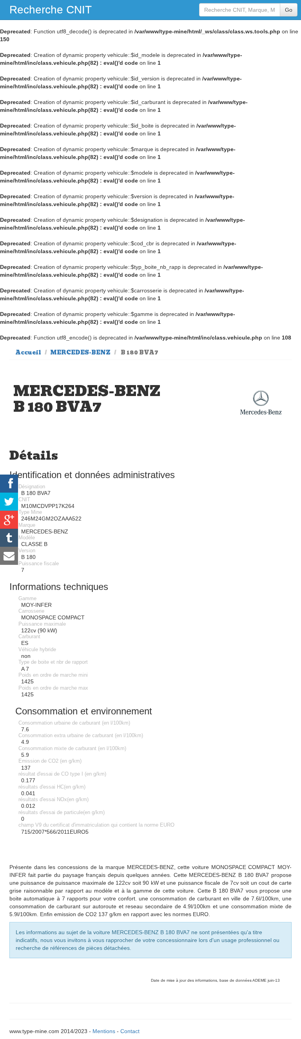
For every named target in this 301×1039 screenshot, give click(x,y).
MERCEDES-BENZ (80, 352)
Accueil (28, 352)
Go (288, 10)
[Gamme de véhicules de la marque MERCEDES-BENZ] (261, 402)
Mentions (103, 1031)
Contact (130, 1031)
